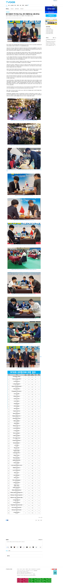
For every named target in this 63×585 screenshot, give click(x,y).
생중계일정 (17, 8)
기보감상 (12, 8)
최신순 (7, 550)
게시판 (18, 5)
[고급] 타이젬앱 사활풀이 (49, 32)
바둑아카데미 (48, 26)
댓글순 (55, 37)
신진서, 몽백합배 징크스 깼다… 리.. (51, 45)
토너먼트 (26, 5)
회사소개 (18, 569)
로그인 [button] (56, 5)
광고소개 (21, 569)
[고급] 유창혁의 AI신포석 (49, 33)
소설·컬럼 (12, 5)
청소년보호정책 (38, 569)
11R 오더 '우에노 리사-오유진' (50, 42)
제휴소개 (24, 569)
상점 (20, 5)
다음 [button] (38, 520)
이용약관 (29, 569)
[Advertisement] (24, 529)
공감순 (9, 550)
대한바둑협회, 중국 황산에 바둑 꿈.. (51, 41)
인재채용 (27, 569)
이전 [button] (36, 520)
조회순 (53, 37)
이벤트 (23, 5)
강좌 (9, 5)
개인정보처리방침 (33, 569)
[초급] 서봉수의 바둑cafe (49, 29)
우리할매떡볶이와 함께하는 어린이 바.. (50, 40)
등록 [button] (40, 547)
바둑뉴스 (7, 8)
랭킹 (15, 5)
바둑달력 (21, 8)
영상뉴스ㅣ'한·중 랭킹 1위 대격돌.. (51, 44)
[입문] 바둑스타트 (48, 28)
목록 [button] (41, 520)
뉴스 (6, 5)
